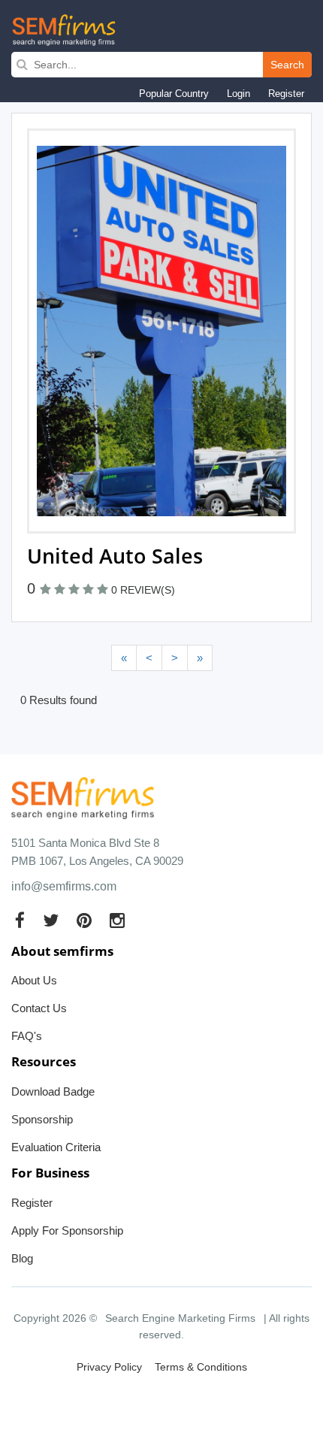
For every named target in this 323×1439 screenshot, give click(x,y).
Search (287, 65)
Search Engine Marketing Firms (180, 1318)
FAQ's (26, 1035)
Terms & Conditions (201, 1367)
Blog (22, 1258)
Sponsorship (42, 1119)
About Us (34, 980)
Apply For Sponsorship (67, 1230)
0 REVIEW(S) (143, 590)
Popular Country (174, 93)
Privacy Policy (109, 1367)
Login (238, 93)
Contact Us (39, 1008)
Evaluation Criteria (56, 1147)
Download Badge (53, 1091)
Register (286, 93)
